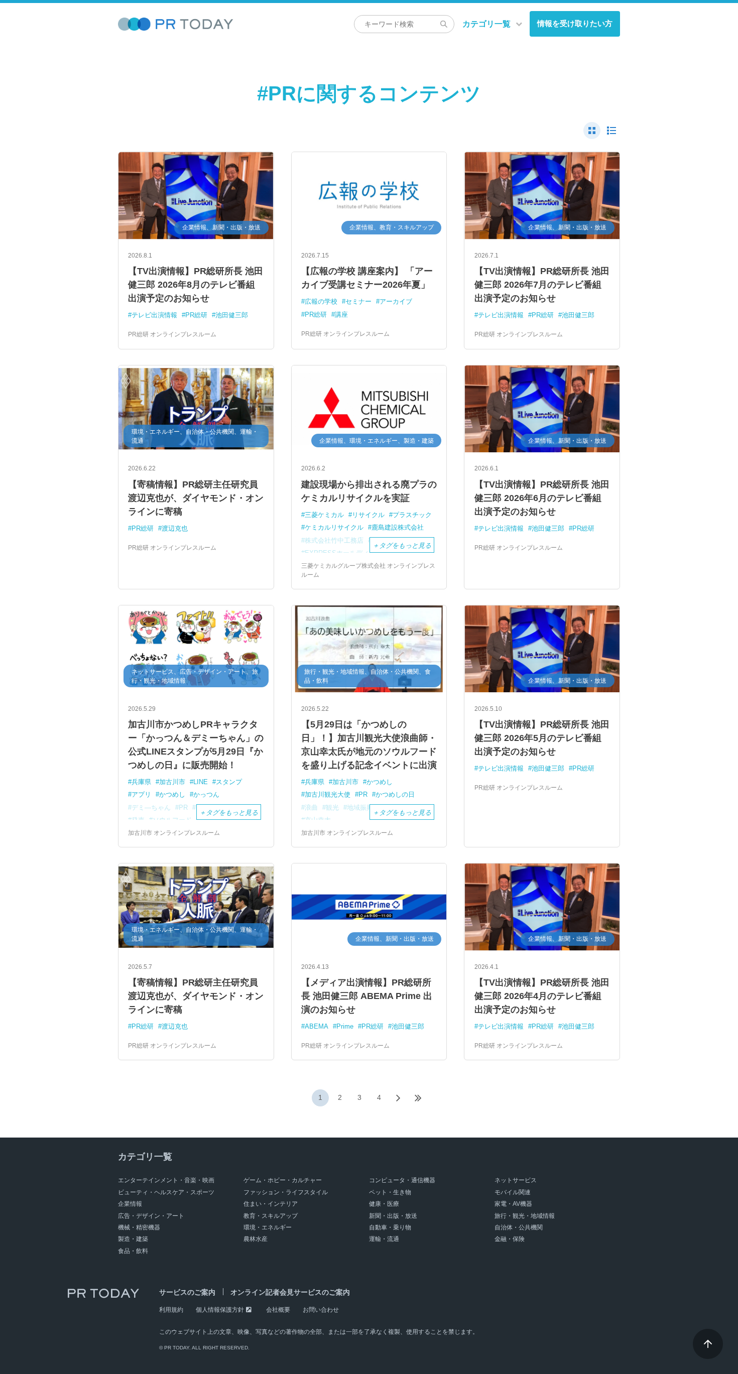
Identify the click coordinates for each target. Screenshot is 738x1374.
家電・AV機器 (513, 1203)
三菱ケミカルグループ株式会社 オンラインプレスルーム (368, 570)
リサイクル (368, 515)
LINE (200, 782)
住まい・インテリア (270, 1203)
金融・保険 (510, 1238)
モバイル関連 (513, 1192)
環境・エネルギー (267, 1227)
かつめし (172, 794)
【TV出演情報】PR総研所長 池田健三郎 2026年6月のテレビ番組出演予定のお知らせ (541, 498)
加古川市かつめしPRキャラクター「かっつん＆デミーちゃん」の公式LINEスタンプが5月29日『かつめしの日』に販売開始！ (196, 744)
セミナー (358, 301)
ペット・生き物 (390, 1192)
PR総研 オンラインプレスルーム (172, 334)
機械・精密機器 (139, 1227)
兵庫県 (141, 782)
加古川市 (172, 782)
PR (362, 794)
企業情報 (130, 1203)
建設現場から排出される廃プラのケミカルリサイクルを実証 (369, 491)
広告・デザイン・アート (151, 1215)
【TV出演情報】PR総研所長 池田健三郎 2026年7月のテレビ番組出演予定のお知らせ (541, 284)
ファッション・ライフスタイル (285, 1192)
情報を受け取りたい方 (574, 23)
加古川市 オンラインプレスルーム (174, 832)
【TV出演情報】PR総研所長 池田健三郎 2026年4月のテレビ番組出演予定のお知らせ (541, 996)
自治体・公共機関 (519, 1227)
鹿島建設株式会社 (398, 527)
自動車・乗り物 (390, 1227)
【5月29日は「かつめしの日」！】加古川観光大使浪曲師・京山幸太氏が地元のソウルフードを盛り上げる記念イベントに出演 (369, 744)
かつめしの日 (395, 794)
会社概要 (278, 1309)
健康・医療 (384, 1203)
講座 (341, 314)
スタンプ (229, 782)
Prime (344, 1026)
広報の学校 (321, 301)
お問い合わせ (321, 1309)
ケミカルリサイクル (334, 527)
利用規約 (171, 1309)
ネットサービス (516, 1180)
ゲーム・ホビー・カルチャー (282, 1180)
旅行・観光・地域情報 (525, 1215)
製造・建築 (133, 1238)
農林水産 (255, 1238)
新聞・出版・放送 (393, 1215)
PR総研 (196, 315)
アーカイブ (396, 301)
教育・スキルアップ (270, 1215)
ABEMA (316, 1026)
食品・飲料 (133, 1251)
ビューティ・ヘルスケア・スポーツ (166, 1192)
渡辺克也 (175, 528)
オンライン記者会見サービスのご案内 (290, 1292)
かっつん (206, 794)
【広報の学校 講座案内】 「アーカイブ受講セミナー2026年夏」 (367, 278)
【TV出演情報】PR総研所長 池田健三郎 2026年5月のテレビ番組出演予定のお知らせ (541, 738)
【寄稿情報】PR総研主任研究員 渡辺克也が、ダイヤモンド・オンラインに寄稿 (196, 498)
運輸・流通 (384, 1238)
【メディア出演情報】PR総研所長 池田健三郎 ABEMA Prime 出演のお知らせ (366, 996)
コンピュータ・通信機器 (402, 1180)
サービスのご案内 (187, 1292)
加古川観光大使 (327, 794)
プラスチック (412, 515)
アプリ (141, 794)
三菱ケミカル (324, 515)
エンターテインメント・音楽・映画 (166, 1180)
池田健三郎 (231, 315)
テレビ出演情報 (154, 315)
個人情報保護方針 (220, 1309)
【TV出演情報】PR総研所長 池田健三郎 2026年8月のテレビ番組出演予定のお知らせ (195, 284)
